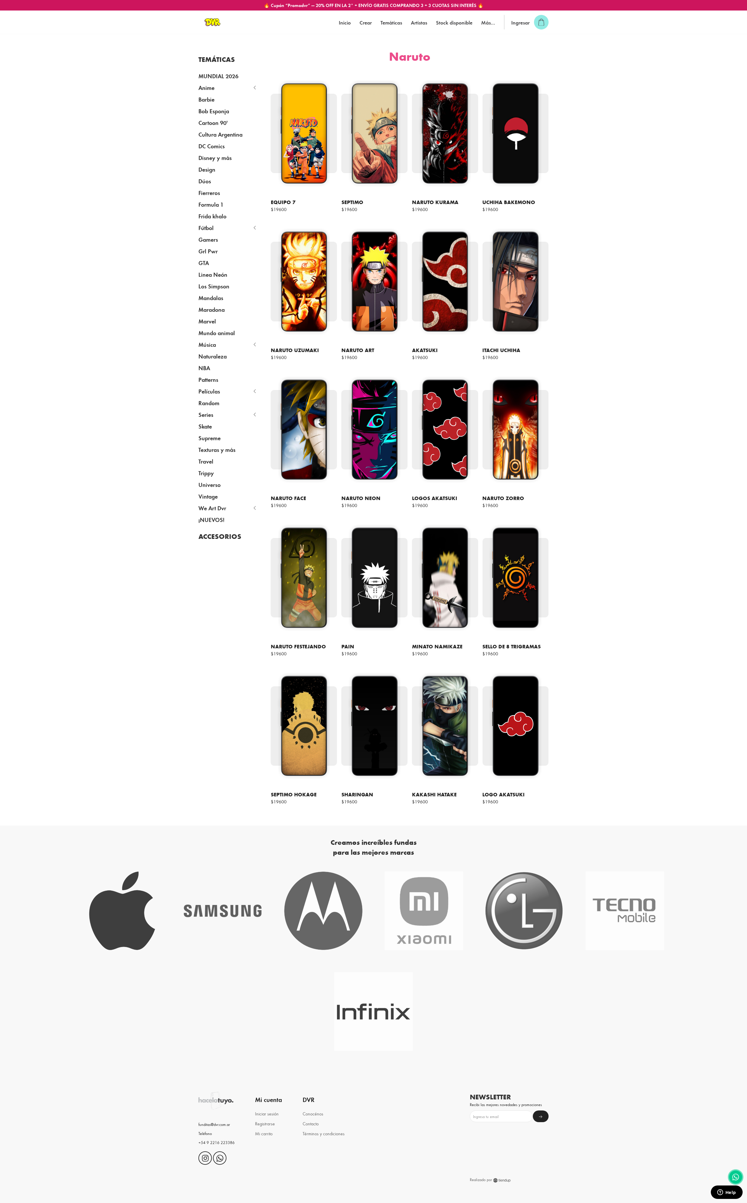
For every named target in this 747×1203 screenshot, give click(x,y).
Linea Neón (212, 274)
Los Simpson (213, 286)
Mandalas (210, 298)
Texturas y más (216, 449)
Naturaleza (212, 356)
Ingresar (520, 22)
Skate (205, 426)
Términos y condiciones (324, 1133)
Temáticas (391, 22)
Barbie (206, 99)
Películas (209, 391)
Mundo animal (216, 333)
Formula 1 (211, 204)
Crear (365, 22)
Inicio (345, 22)
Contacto (311, 1123)
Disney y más (215, 157)
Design (206, 169)
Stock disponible (454, 22)
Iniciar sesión (267, 1113)
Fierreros (209, 192)
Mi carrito (264, 1133)
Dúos (204, 181)
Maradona (211, 309)
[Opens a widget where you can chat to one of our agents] (727, 1192)
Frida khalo (212, 216)
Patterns (208, 379)
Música (207, 344)
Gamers (208, 239)
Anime (206, 87)
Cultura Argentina (220, 134)
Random (208, 403)
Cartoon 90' (213, 122)
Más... (488, 22)
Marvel (207, 321)
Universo (209, 484)
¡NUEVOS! (211, 519)
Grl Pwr (208, 251)
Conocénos (313, 1113)
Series (205, 414)
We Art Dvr (212, 508)
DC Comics (211, 146)
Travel (205, 461)
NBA (204, 368)
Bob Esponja (213, 111)
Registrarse (265, 1123)
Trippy (206, 473)
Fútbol (206, 227)
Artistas (419, 22)
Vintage (208, 496)
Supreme (209, 438)
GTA (203, 263)
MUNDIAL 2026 (218, 76)
